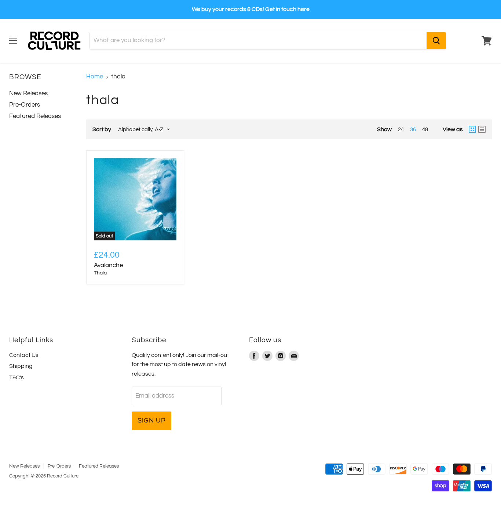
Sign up (151, 420)
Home (94, 76)
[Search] (436, 40)
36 (413, 129)
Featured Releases (35, 116)
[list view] (482, 129)
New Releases (28, 93)
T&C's (16, 377)
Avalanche (108, 265)
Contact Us (24, 355)
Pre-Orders (24, 105)
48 (425, 129)
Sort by (101, 129)
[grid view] (472, 129)
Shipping (21, 366)
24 (401, 129)
